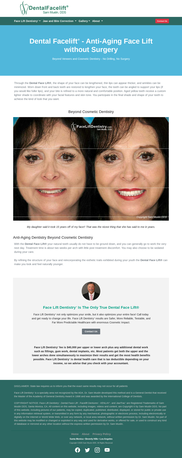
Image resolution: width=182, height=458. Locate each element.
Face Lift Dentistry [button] (26, 21)
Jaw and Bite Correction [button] (58, 21)
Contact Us (162, 21)
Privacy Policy (102, 434)
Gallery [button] (83, 21)
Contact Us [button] (91, 331)
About (85, 434)
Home (75, 434)
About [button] (96, 21)
